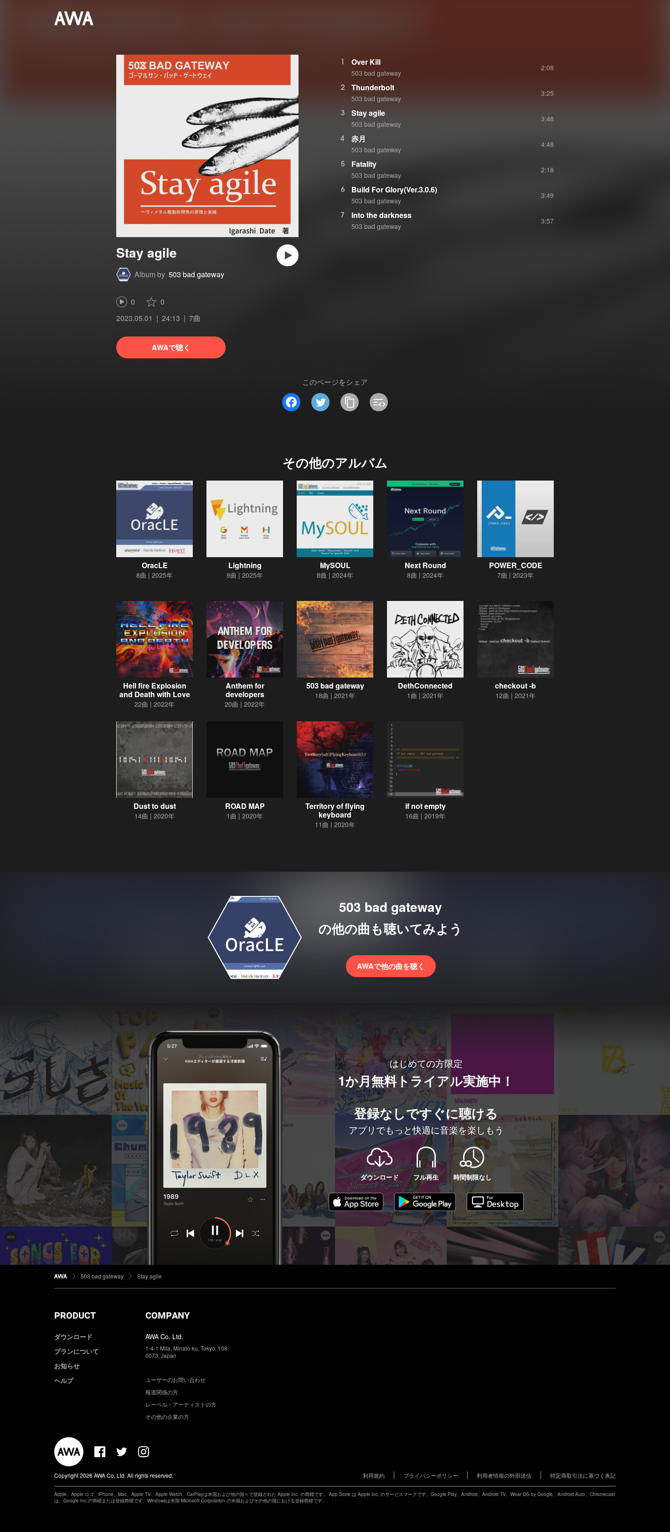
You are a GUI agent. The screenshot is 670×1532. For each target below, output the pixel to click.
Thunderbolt (372, 87)
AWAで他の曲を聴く (391, 966)
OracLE (155, 565)
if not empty (425, 806)
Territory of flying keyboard (335, 810)
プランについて (76, 1351)
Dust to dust (155, 806)
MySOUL (335, 565)
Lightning (245, 565)
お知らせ (67, 1365)
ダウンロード (73, 1336)
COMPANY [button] (167, 1315)
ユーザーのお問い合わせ (175, 1379)
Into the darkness (381, 215)
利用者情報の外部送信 (504, 1475)
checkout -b (515, 685)
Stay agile (368, 113)
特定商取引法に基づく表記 (583, 1475)
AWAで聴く (171, 347)
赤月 (358, 138)
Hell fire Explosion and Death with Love (154, 689)
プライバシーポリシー (430, 1475)
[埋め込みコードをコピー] (379, 402)
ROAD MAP (245, 806)
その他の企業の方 (167, 1416)
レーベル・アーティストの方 (180, 1404)
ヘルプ (63, 1380)
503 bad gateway (196, 274)
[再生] (288, 255)
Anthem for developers (245, 689)
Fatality (363, 164)
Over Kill (366, 62)
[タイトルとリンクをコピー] (349, 402)
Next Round (425, 565)
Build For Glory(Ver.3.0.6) (394, 189)
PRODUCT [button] (75, 1315)
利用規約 (374, 1475)
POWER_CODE (515, 565)
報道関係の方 (161, 1392)
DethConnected (425, 685)
